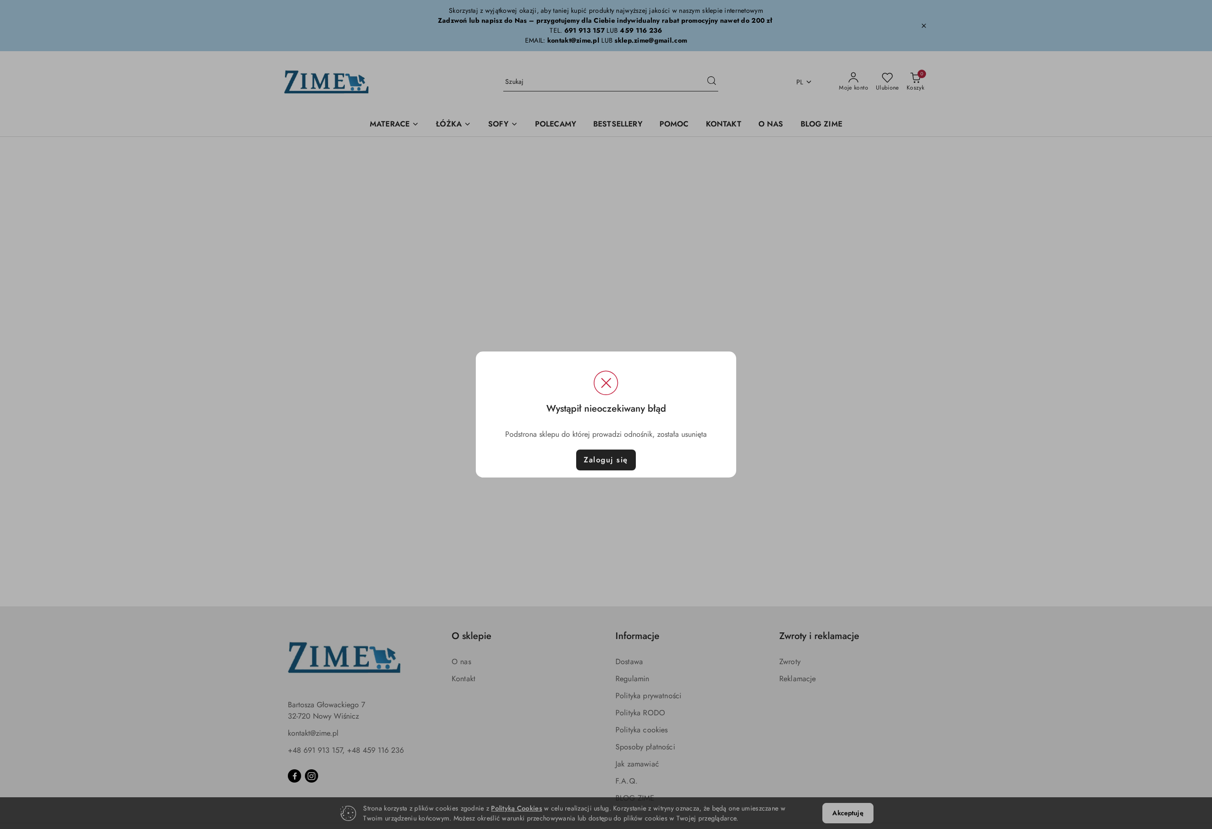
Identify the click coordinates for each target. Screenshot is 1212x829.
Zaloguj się (606, 459)
